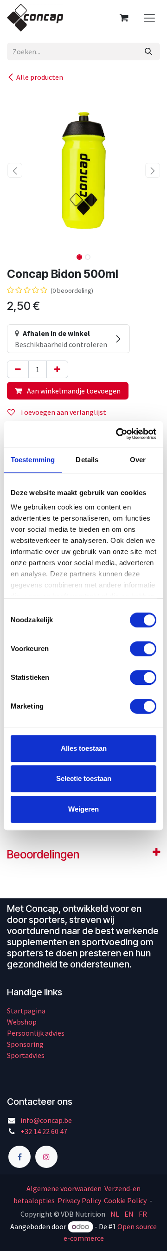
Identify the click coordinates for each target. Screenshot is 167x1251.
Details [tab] (87, 460)
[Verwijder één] (18, 369)
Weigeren (83, 809)
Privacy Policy (79, 1200)
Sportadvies (26, 1055)
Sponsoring (25, 1044)
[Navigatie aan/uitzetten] (149, 17)
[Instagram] (46, 1157)
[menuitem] (114, 1213)
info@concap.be (46, 1120)
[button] (14, 170)
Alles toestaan (84, 748)
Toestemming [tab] (33, 460)
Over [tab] (138, 460)
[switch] (143, 648)
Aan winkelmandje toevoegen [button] (73, 390)
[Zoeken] (148, 51)
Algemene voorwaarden (64, 1188)
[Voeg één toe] (57, 369)
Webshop (22, 1021)
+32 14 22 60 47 (43, 1131)
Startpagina (26, 1010)
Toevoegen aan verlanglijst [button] (62, 412)
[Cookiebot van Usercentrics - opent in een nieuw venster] (117, 434)
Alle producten (39, 77)
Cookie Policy (125, 1200)
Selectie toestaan (83, 778)
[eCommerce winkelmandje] (124, 17)
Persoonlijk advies (35, 1033)
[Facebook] (19, 1157)
